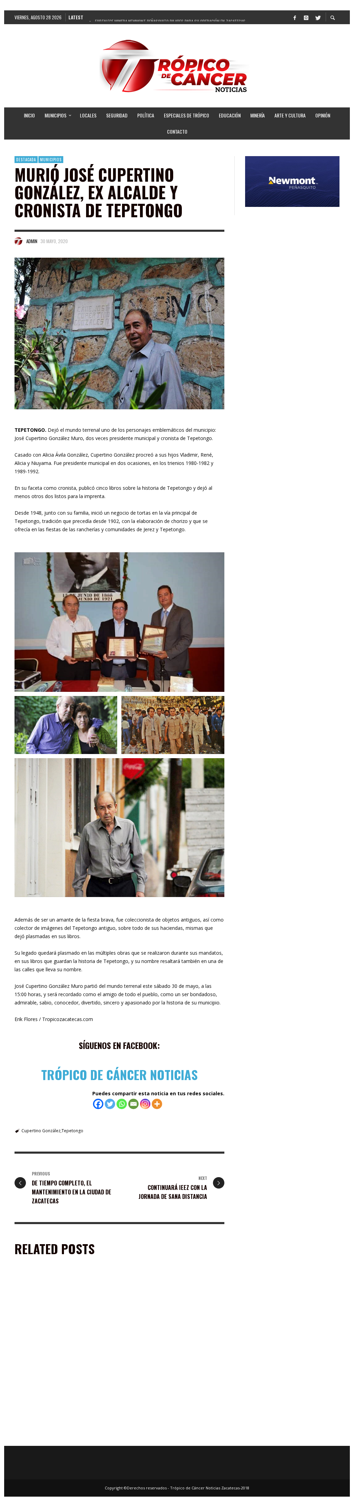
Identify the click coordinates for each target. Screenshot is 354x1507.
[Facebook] (294, 17)
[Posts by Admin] (19, 241)
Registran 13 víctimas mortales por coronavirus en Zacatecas (167, 1435)
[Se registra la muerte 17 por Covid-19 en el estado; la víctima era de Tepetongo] (164, 1314)
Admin (31, 241)
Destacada (26, 159)
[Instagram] (306, 17)
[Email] (133, 1104)
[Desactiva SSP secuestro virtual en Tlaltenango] (53, 1314)
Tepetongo (72, 1131)
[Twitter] (317, 17)
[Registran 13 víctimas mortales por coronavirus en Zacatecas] (164, 1398)
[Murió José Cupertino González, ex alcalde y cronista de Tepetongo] (119, 333)
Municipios (51, 159)
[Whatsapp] (122, 1104)
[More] (157, 1104)
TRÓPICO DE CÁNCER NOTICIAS (119, 1074)
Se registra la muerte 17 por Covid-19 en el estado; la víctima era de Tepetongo (172, 1352)
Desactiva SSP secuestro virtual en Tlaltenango (57, 1352)
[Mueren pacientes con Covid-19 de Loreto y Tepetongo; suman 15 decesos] (53, 1398)
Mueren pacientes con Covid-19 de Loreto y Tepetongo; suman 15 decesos (63, 1435)
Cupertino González (40, 1131)
